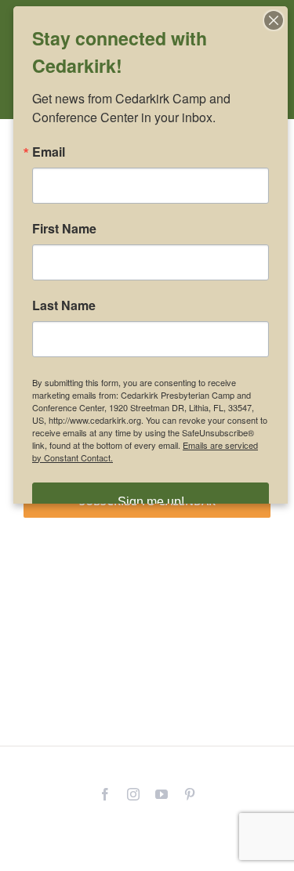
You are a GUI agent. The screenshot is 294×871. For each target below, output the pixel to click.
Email (48, 152)
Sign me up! (151, 501)
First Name (64, 228)
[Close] (273, 20)
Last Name (64, 305)
